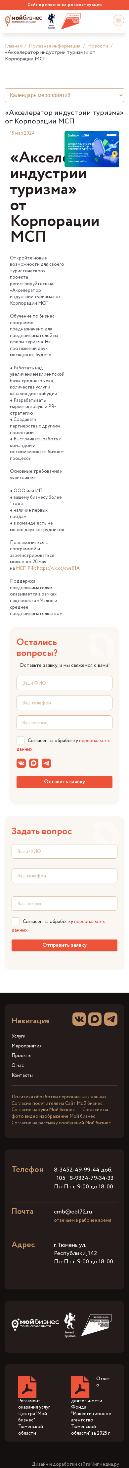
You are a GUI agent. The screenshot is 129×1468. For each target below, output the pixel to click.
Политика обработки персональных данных (59, 1097)
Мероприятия (27, 1046)
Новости (97, 46)
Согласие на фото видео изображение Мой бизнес (60, 1113)
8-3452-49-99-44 (77, 1170)
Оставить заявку (64, 782)
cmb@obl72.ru (73, 1212)
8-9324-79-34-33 (91, 1178)
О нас (18, 1066)
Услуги (18, 1036)
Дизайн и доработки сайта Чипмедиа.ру (75, 1464)
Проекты (21, 1056)
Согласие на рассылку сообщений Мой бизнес (61, 1123)
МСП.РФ (25, 568)
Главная (13, 46)
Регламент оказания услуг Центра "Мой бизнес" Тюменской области (34, 1417)
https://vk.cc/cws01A (58, 568)
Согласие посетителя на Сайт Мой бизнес (57, 1103)
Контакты (22, 1076)
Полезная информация (54, 46)
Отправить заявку (64, 945)
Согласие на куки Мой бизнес (43, 1110)
